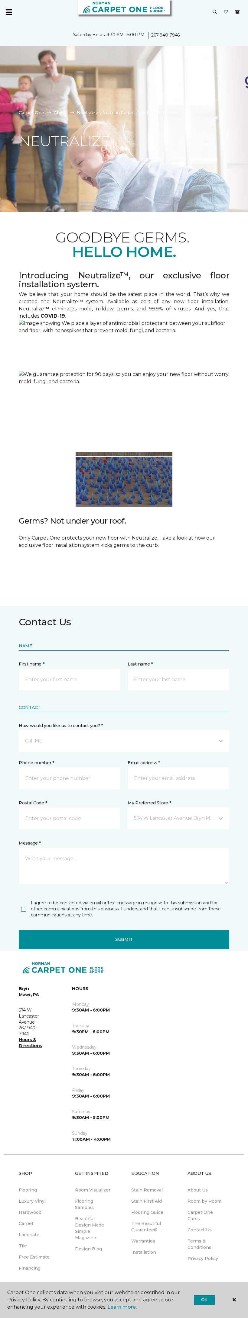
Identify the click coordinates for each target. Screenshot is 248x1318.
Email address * (144, 763)
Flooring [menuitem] (28, 1190)
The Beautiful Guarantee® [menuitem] (146, 1227)
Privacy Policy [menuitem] (203, 1258)
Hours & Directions (30, 1042)
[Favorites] (226, 12)
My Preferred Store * (149, 803)
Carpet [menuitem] (26, 1223)
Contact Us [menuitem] (200, 1230)
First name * (31, 664)
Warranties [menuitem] (143, 1241)
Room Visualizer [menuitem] (92, 1190)
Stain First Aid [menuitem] (146, 1201)
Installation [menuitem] (143, 1252)
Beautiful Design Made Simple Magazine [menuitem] (89, 1228)
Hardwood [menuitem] (30, 1212)
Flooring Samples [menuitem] (84, 1204)
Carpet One (31, 112)
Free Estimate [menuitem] (34, 1257)
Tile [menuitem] (23, 1246)
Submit (124, 939)
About (60, 112)
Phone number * (36, 763)
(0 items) (237, 12)
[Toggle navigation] (9, 12)
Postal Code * (33, 803)
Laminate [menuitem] (29, 1234)
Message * (30, 843)
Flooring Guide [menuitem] (147, 1212)
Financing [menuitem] (30, 1268)
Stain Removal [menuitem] (147, 1190)
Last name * (140, 664)
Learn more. (122, 1307)
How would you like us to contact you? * (61, 725)
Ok (204, 1299)
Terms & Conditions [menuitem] (199, 1244)
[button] (214, 12)
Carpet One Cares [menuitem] (200, 1215)
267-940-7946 (165, 35)
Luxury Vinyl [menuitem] (32, 1201)
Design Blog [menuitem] (88, 1249)
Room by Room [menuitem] (204, 1201)
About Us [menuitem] (198, 1190)
